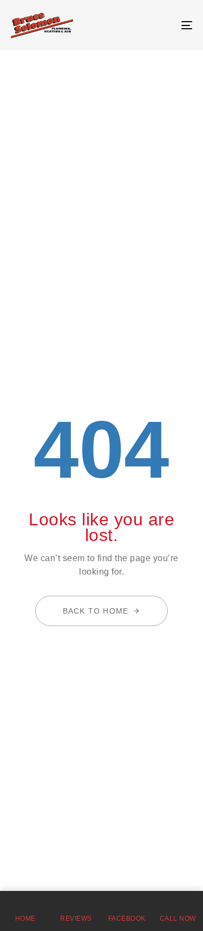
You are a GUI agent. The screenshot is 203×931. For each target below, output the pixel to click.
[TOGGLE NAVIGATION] (162, 25)
